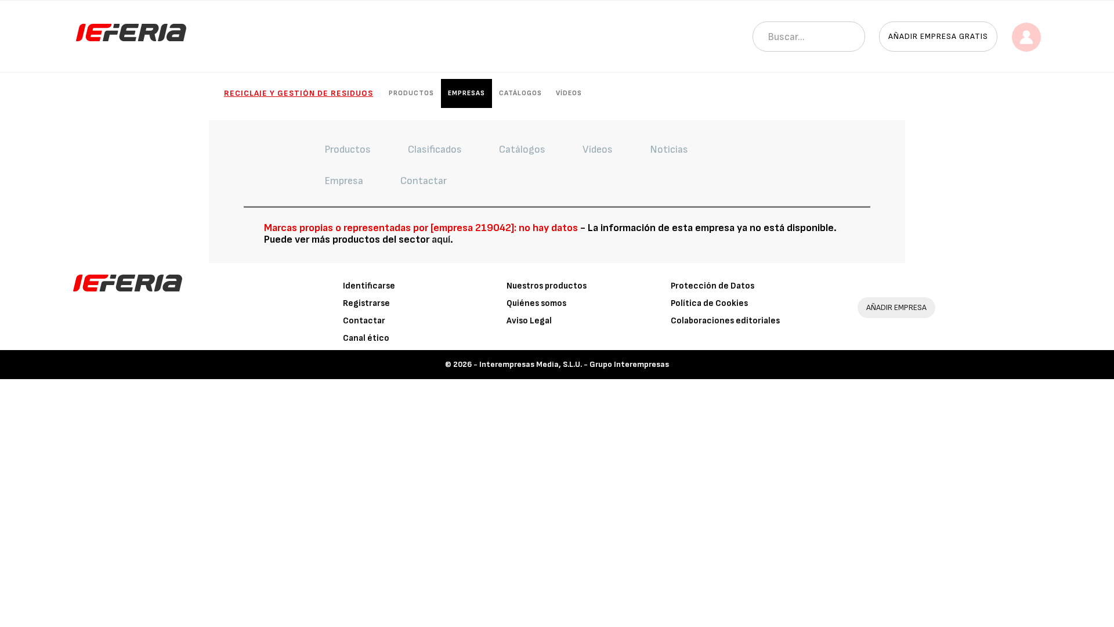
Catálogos (520, 93)
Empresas (466, 93)
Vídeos (569, 93)
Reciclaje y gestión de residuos (298, 93)
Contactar (364, 320)
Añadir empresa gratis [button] (938, 36)
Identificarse (369, 285)
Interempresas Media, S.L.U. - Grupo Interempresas (574, 364)
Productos (411, 93)
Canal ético (366, 338)
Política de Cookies (709, 303)
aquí (441, 239)
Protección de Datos (712, 285)
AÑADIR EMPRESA (896, 307)
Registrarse (366, 303)
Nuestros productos (547, 285)
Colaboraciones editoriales (725, 320)
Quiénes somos (536, 303)
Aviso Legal (529, 320)
